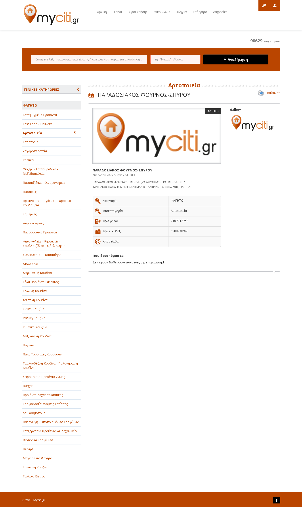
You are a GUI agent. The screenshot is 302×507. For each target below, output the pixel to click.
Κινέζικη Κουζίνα (35, 327)
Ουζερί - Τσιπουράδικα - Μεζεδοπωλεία (40, 171)
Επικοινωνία (161, 12)
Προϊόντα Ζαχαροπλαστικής (43, 395)
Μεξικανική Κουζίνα (37, 336)
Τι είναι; (117, 12)
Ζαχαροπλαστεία (35, 151)
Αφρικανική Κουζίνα (37, 273)
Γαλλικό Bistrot (34, 476)
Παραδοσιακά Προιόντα (40, 232)
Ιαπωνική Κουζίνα (35, 467)
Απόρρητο (200, 12)
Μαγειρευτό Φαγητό (37, 458)
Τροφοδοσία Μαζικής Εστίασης (45, 404)
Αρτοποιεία (32, 133)
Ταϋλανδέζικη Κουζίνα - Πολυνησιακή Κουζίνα (50, 365)
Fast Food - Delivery (37, 124)
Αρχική (102, 12)
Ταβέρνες (29, 214)
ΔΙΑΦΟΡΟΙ (30, 264)
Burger (27, 386)
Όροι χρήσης (138, 12)
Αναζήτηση (237, 59)
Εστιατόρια (30, 142)
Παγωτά (28, 345)
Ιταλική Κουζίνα (34, 318)
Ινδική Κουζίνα (33, 309)
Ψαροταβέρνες (33, 223)
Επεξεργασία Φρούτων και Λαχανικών (50, 431)
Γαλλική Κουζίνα (35, 291)
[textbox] (89, 59)
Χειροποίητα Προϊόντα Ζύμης (44, 377)
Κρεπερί (28, 160)
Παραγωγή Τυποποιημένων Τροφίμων (51, 422)
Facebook (276, 500)
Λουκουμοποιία (34, 413)
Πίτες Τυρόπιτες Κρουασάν (42, 354)
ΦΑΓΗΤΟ (30, 105)
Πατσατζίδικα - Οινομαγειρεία (44, 182)
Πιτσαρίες (29, 192)
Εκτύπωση (273, 93)
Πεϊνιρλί (28, 449)
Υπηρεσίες (219, 12)
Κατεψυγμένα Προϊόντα (40, 115)
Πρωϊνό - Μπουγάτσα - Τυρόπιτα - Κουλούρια (48, 203)
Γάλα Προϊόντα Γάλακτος (41, 282)
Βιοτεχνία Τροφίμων (38, 440)
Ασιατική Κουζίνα (35, 300)
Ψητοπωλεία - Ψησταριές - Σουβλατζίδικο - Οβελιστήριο (44, 243)
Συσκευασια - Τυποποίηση (42, 255)
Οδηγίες (181, 12)
